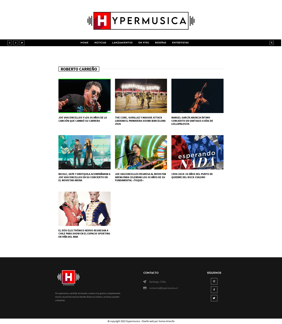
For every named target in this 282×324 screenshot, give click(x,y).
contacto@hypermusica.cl (163, 288)
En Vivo (143, 43)
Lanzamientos (122, 43)
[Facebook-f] (16, 42)
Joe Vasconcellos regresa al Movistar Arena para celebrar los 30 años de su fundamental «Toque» (140, 177)
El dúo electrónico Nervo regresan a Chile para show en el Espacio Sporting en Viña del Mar (84, 233)
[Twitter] (22, 42)
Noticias (100, 43)
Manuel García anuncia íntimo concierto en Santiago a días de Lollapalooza (192, 120)
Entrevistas (180, 43)
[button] (272, 43)
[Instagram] (9, 42)
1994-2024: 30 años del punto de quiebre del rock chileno (192, 175)
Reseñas (160, 43)
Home (84, 43)
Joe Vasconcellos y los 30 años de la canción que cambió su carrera (82, 119)
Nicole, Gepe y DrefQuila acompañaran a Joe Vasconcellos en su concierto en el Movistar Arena (84, 177)
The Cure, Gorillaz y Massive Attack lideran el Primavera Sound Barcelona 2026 (140, 120)
